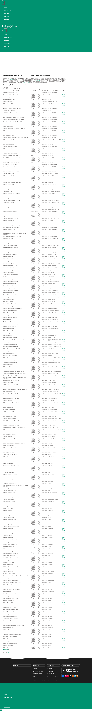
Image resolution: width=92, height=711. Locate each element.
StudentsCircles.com (12, 652)
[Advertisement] (34, 62)
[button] (3, 23)
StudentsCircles (26, 82)
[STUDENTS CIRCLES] (7, 0)
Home (5, 7)
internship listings (9, 79)
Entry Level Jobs (8, 10)
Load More (6, 649)
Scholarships (7, 19)
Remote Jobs (7, 16)
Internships (6, 13)
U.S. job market (37, 80)
